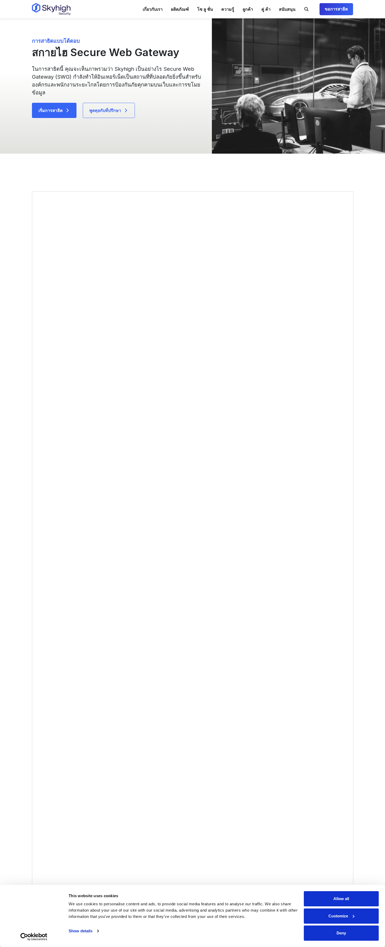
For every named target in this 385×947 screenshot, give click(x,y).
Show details (80, 931)
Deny (341, 933)
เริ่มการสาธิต (50, 110)
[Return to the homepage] (51, 9)
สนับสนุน (287, 9)
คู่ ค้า (266, 9)
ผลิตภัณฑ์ (180, 9)
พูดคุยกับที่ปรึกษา (105, 110)
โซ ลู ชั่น (205, 9)
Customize (338, 916)
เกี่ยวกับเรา (153, 9)
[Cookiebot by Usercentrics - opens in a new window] (34, 937)
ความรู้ (227, 9)
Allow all (341, 898)
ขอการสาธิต (336, 9)
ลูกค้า (248, 9)
